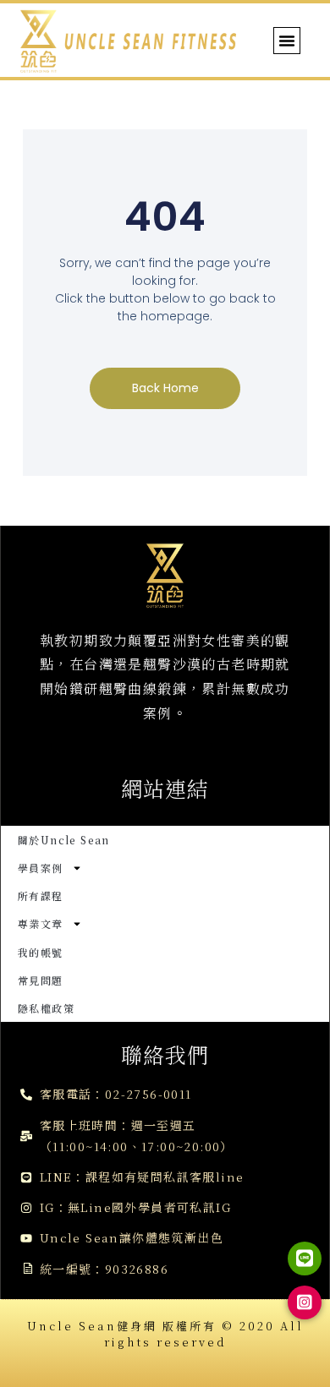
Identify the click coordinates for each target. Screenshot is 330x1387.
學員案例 (40, 867)
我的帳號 (40, 952)
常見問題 (40, 980)
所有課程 (40, 895)
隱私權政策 (46, 1008)
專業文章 (40, 923)
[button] (286, 40)
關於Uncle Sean (64, 840)
